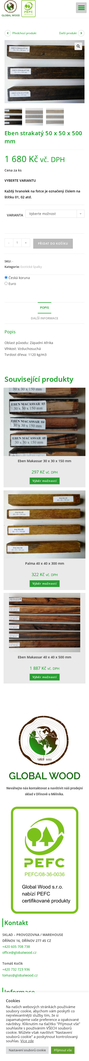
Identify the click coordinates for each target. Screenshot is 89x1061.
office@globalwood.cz (19, 952)
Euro (12, 283)
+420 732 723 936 (16, 969)
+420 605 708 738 (16, 946)
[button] (81, 7)
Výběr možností (45, 481)
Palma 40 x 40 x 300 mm (44, 563)
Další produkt (68, 33)
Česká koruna (19, 277)
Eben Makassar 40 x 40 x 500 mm (44, 657)
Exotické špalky (31, 267)
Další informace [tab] (44, 318)
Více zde (27, 1041)
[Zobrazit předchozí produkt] (8, 33)
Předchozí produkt (24, 33)
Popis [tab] (44, 308)
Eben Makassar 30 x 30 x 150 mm (44, 461)
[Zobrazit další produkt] (81, 33)
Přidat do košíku (53, 244)
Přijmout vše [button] (63, 1050)
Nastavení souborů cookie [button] (27, 1050)
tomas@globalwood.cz (20, 975)
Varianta (15, 215)
